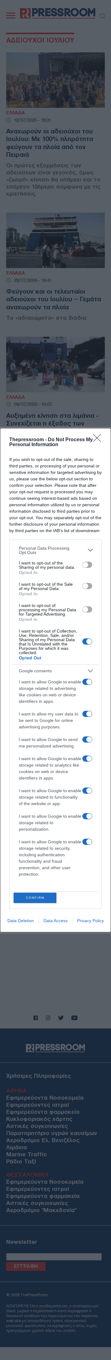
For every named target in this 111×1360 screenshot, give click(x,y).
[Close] (99, 440)
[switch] (87, 565)
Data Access (55, 920)
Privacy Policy (90, 920)
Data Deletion (20, 920)
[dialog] (55, 680)
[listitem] (55, 550)
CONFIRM (35, 897)
